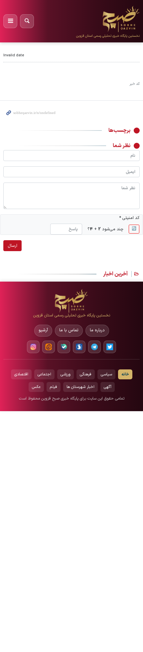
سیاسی (106, 374)
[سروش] (79, 347)
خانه (125, 374)
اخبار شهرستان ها (80, 387)
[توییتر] (109, 347)
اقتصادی (21, 374)
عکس (36, 387)
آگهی (107, 387)
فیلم (53, 387)
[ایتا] (48, 347)
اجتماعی (44, 374)
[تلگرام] (94, 347)
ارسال (12, 246)
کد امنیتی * (129, 218)
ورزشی (66, 374)
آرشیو (43, 330)
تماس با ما (68, 330)
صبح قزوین (122, 10)
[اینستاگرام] (33, 347)
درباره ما (97, 330)
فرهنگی (85, 374)
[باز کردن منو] (10, 21)
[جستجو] (27, 21)
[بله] (64, 347)
